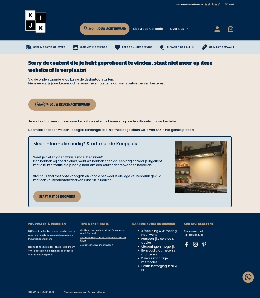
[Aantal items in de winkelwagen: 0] (231, 29)
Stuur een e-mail (193, 231)
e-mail (231, 4)
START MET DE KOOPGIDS (57, 196)
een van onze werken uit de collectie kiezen (84, 121)
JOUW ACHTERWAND (104, 27)
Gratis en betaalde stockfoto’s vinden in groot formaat (102, 232)
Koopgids (44, 246)
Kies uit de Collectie (148, 29)
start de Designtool (42, 254)
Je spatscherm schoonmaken (96, 244)
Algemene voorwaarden (75, 292)
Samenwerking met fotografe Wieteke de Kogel (103, 239)
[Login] (217, 29)
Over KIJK (177, 29)
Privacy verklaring (96, 292)
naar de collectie (64, 250)
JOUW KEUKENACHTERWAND (62, 104)
